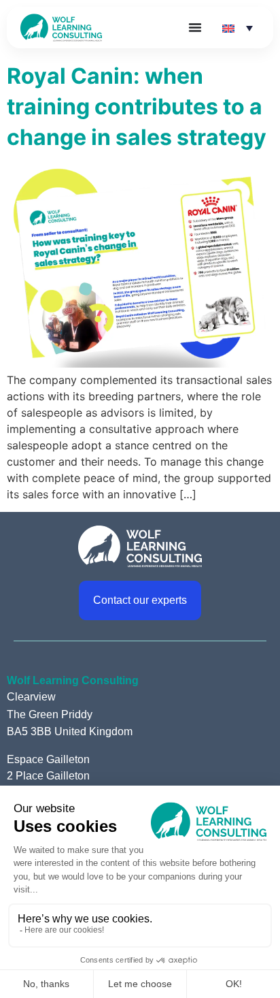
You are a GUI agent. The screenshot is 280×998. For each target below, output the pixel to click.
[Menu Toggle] (195, 27)
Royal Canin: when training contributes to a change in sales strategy (136, 106)
